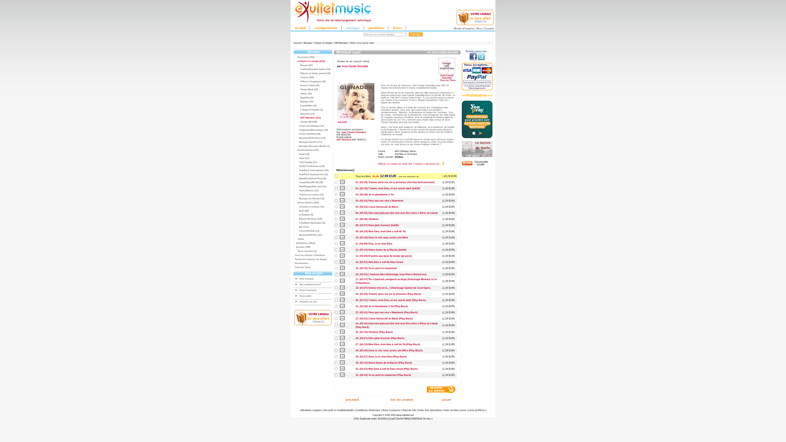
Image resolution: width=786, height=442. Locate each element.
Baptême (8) (306, 97)
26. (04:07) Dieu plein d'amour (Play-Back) (380, 338)
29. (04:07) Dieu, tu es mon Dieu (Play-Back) (381, 356)
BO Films (304, 227)
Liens (463, 410)
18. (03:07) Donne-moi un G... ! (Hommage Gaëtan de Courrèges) (393, 287)
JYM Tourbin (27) (308, 162)
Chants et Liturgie (323, 43)
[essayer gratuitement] (475, 25)
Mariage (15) (306, 101)
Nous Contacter (308, 290)
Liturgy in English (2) (311, 109)
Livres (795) (304, 247)
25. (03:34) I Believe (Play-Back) (374, 332)
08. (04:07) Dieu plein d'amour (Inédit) (377, 225)
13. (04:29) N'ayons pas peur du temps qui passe (384, 256)
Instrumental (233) (309, 150)
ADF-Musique (341, 43)
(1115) (312, 61)
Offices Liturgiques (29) (313, 81)
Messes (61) (306, 65)
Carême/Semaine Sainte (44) (315, 69)
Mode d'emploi (464, 28)
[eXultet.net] (331, 21)
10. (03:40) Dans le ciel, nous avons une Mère (382, 237)
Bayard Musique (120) (310, 219)
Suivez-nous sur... (477, 51)
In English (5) (306, 214)
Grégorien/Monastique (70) (313, 130)
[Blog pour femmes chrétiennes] (477, 156)
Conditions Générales (368, 410)
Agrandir (342, 122)
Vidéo (301, 239)
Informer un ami (308, 301)
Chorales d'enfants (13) (311, 206)
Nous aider (305, 296)
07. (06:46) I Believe (367, 219)
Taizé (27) (304, 158)
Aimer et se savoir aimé (362, 43)
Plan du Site (409, 410)
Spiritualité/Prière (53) (310, 235)
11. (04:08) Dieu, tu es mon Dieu (374, 243)
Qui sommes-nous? (310, 284)
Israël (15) (304, 154)
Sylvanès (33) (307, 114)
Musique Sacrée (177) (310, 142)
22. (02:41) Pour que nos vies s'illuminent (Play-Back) (387, 312)
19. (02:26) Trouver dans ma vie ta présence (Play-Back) (388, 294)
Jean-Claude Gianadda (445, 52)
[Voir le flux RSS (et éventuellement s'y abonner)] (477, 165)
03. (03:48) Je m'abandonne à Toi (375, 194)
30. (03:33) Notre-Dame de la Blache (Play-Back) (384, 362)
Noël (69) (304, 211)
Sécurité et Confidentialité (338, 410)
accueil (300, 28)
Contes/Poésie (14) (309, 231)
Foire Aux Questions (430, 410)
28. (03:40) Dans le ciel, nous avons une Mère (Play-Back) (389, 350)
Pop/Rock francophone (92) (314, 170)
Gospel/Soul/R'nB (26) (311, 182)
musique (353, 28)
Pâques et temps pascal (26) (315, 73)
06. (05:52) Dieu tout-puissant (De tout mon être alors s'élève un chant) (397, 213)
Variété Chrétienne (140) (312, 166)
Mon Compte (485, 28)
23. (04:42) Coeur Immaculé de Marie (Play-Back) (384, 318)
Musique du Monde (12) (311, 198)
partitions (376, 28)
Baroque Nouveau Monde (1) (314, 146)
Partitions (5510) (306, 243)
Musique (308, 43)
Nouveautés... (302, 263)
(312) (310, 117)
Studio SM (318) (308, 122)
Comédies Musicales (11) (312, 223)
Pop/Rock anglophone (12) (313, 174)
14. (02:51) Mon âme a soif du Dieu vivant (379, 262)
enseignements (326, 28)
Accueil (297, 43)
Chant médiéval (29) (310, 134)
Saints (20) (306, 93)
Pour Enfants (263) (309, 202)
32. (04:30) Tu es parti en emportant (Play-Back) (383, 375)
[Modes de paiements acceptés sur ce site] (477, 89)
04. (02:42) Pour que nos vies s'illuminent (379, 200)
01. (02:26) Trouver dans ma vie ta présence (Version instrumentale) (395, 182)
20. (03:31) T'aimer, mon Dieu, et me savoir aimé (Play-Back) (391, 300)
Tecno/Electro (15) (308, 190)
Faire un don (451, 410)
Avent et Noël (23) (310, 85)
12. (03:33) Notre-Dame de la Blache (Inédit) (381, 249)
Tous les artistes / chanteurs (310, 255)
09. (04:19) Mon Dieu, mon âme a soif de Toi (381, 231)
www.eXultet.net (405, 415)
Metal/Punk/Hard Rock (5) (312, 178)
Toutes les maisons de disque (311, 259)
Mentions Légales (311, 410)
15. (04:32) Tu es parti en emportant (376, 268)
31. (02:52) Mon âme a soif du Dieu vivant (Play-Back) (387, 369)
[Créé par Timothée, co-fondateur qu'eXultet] (477, 137)
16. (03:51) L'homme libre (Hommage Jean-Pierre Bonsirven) (391, 274)
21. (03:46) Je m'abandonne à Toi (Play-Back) (382, 306)
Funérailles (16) (308, 105)
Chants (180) (307, 77)
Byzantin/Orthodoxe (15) (312, 138)
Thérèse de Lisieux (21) (311, 194)
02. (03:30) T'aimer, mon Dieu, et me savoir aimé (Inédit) (388, 188)
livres (397, 28)
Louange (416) (307, 57)
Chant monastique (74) (311, 126)
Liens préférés (476, 410)
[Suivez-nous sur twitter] (481, 59)
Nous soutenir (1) (307, 251)
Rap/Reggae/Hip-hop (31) (312, 186)
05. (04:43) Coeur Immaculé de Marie (377, 206)
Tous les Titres (303, 267)
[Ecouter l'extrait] (477, 96)
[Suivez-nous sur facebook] (473, 59)
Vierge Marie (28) (309, 89)
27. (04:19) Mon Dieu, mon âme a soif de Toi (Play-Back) (388, 344)
